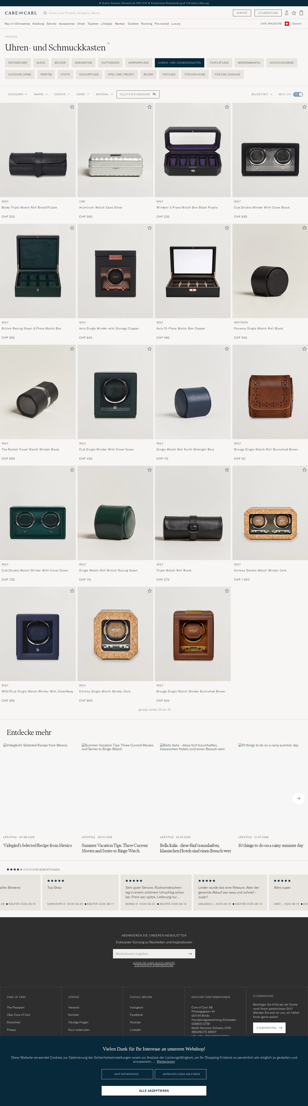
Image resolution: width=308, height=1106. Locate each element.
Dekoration (83, 62)
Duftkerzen (110, 62)
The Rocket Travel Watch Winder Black (30, 449)
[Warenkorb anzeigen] (301, 13)
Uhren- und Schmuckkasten (179, 62)
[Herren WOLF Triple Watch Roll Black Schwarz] (193, 513)
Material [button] (102, 94)
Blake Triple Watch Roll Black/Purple (29, 207)
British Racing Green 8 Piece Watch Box (31, 328)
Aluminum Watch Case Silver (101, 207)
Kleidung (38, 24)
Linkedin (135, 1030)
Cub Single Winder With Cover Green (106, 449)
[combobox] (297, 23)
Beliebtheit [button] (260, 94)
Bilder (148, 74)
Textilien (168, 74)
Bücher (60, 62)
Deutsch (297, 23)
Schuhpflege (89, 74)
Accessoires (67, 24)
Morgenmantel (249, 62)
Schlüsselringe (282, 62)
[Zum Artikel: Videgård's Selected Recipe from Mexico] (39, 798)
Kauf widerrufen (78, 1030)
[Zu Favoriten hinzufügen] (71, 108)
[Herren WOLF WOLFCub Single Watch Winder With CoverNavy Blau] (38, 634)
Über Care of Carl (18, 1015)
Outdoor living (19, 74)
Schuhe (51, 24)
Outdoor (133, 24)
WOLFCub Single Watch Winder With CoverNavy (37, 691)
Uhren (81, 24)
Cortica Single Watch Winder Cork (105, 691)
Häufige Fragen (78, 1022)
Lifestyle (106, 24)
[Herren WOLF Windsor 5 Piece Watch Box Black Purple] (193, 150)
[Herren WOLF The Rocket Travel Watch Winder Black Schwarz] (38, 392)
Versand (73, 1007)
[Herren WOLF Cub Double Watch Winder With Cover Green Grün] (38, 513)
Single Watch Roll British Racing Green (108, 570)
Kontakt (73, 1015)
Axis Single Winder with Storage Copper (109, 328)
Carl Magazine (271, 23)
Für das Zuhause (228, 74)
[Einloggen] (286, 12)
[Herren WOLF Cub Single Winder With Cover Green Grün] (115, 392)
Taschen (93, 24)
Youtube (135, 1022)
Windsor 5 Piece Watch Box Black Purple (187, 207)
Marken (120, 24)
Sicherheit (13, 1022)
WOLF (5, 201)
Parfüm (46, 74)
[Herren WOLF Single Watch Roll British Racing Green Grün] (115, 513)
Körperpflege (138, 62)
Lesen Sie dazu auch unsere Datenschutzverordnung (154, 964)
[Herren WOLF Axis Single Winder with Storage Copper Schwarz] (115, 271)
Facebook (136, 1015)
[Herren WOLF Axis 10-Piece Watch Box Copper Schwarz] (193, 271)
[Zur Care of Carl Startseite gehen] (21, 13)
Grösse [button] (60, 94)
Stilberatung (268, 12)
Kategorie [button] (15, 94)
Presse (11, 1030)
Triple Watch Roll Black (174, 570)
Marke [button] (39, 94)
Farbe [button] (80, 94)
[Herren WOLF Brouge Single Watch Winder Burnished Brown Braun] (193, 634)
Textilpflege (219, 62)
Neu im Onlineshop (17, 24)
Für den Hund (195, 74)
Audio (41, 62)
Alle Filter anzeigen (135, 94)
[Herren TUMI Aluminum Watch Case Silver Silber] (115, 150)
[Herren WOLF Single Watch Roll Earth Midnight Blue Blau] (193, 392)
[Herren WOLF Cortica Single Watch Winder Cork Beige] (115, 634)
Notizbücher (17, 62)
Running (146, 24)
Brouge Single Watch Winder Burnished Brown (191, 691)
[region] (154, 893)
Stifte (65, 74)
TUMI (82, 201)
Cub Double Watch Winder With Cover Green (35, 570)
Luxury (175, 24)
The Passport (16, 1007)
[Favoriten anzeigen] (294, 13)
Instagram (136, 1007)
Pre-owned (162, 24)
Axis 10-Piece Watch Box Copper (181, 328)
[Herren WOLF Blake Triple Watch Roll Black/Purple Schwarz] (38, 150)
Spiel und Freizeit (121, 74)
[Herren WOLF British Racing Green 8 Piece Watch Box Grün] (38, 271)
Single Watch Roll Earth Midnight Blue (185, 449)
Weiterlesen (166, 1061)
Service (242, 12)
